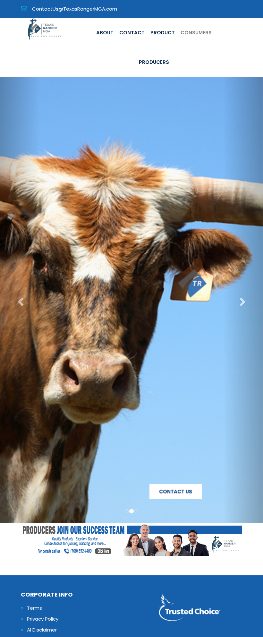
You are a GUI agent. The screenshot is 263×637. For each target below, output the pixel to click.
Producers (154, 62)
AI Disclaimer (42, 629)
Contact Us (175, 491)
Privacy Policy (42, 618)
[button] (19, 300)
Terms (34, 608)
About (105, 32)
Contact (132, 32)
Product (162, 32)
